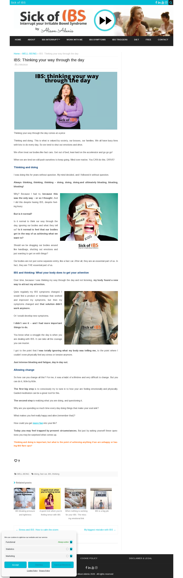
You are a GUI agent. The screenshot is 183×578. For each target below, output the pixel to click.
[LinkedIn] (89, 567)
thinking (55, 474)
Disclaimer (135, 558)
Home (18, 39)
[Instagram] (166, 2)
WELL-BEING (29, 53)
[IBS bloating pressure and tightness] (26, 488)
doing (36, 474)
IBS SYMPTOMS (97, 39)
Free (148, 39)
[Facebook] (156, 2)
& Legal (147, 558)
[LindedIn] (159, 2)
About (31, 39)
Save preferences (62, 565)
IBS (49, 474)
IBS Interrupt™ (51, 39)
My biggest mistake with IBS (100, 530)
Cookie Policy (32, 571)
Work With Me (75, 39)
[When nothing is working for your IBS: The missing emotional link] (77, 488)
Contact (163, 39)
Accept (15, 565)
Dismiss (39, 565)
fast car (43, 474)
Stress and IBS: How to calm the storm (37, 530)
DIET (136, 39)
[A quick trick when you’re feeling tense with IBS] (52, 488)
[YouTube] (162, 2)
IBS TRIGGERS (120, 39)
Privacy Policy (44, 571)
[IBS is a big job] (102, 488)
